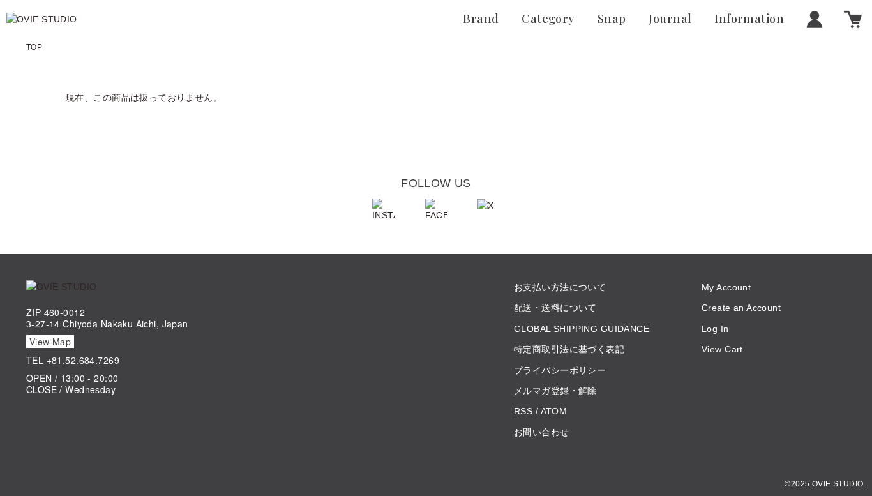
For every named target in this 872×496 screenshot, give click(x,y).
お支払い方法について (560, 287)
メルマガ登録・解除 (555, 391)
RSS (523, 411)
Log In (715, 329)
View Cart (722, 349)
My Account (726, 287)
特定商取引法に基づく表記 (569, 349)
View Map (50, 341)
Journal (670, 19)
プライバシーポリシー (560, 370)
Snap (612, 19)
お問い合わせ (541, 432)
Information (749, 19)
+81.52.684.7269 (83, 360)
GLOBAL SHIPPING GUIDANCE (581, 329)
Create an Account (741, 308)
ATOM (554, 411)
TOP (34, 47)
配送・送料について (555, 308)
